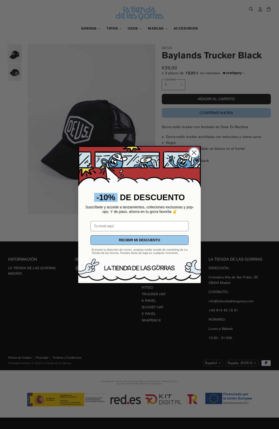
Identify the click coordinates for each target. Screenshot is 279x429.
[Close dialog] (194, 153)
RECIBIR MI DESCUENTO (139, 240)
